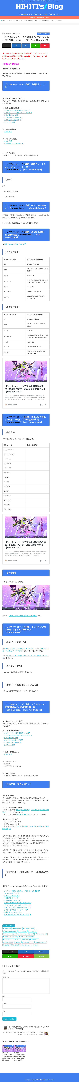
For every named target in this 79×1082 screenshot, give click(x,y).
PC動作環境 (8, 928)
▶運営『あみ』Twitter (54, 14)
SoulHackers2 (17, 928)
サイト (4, 1011)
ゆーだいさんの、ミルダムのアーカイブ (18, 648)
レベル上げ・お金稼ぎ (11, 120)
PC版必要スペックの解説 (13, 143)
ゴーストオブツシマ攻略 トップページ (17, 905)
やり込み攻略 (22, 931)
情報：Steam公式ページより (14, 244)
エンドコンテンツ (21, 934)
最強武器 (18, 942)
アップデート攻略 (9, 934)
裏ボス (36, 945)
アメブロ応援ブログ (11, 896)
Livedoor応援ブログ (11, 893)
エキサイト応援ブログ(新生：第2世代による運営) (21, 891)
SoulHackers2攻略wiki (10, 931)
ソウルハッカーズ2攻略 (11, 936)
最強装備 (7, 945)
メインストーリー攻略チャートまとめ (17, 113)
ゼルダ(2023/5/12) (22, 814)
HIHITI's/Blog (38, 1079)
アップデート (32, 931)
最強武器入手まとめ (29, 942)
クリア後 (31, 934)
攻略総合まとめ (9, 942)
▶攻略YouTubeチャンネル (26, 14)
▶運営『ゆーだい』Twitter (40, 14)
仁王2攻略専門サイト (11, 900)
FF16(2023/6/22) (22, 810)
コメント (6, 977)
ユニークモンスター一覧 (12, 117)
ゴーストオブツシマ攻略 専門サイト (16, 907)
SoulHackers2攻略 (29, 928)
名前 (3, 996)
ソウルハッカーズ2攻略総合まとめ (16, 110)
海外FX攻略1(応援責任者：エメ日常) (16, 914)
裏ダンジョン (28, 945)
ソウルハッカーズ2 (9, 925)
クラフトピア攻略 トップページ (15, 910)
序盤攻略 (7, 131)
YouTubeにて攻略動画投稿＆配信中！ (40, 17)
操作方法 (7, 141)
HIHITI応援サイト (10, 898)
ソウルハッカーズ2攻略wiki (27, 936)
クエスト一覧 (8, 122)
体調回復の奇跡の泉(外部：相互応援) (17, 903)
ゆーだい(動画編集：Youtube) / (26, 826)
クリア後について (10, 115)
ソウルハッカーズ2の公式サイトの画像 (22, 616)
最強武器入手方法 (41, 942)
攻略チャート (35, 939)
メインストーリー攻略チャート (13, 939)
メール (4, 1003)
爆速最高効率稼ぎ (16, 945)
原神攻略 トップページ (12, 912)
